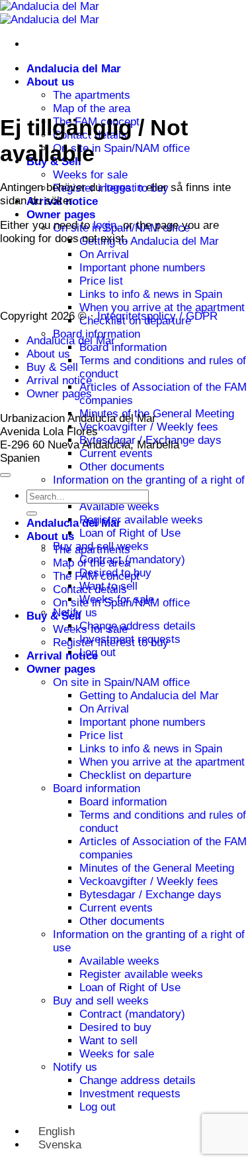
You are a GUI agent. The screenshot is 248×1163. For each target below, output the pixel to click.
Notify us (75, 1067)
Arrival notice (59, 380)
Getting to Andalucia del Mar (149, 241)
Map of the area (91, 108)
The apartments (91, 95)
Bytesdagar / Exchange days (150, 894)
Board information (123, 347)
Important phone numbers (142, 267)
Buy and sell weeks (101, 1000)
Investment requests (130, 1093)
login (104, 225)
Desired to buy (115, 1027)
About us (50, 82)
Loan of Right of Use (130, 533)
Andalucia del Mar (73, 68)
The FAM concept (96, 576)
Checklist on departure (135, 775)
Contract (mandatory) (132, 559)
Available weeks (119, 506)
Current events (116, 453)
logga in (123, 187)
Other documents (122, 466)
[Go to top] (5, 475)
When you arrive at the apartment (162, 307)
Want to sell (108, 1040)
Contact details (90, 589)
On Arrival (104, 254)
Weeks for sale (90, 175)
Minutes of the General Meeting (156, 413)
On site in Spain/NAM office (121, 148)
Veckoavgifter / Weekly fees (148, 427)
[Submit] (31, 513)
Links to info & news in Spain (150, 294)
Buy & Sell (52, 367)
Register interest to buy (111, 642)
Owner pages (60, 214)
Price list (101, 281)
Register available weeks (141, 519)
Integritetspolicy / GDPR (157, 316)
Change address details (137, 626)
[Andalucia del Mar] (49, 13)
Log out (97, 1107)
